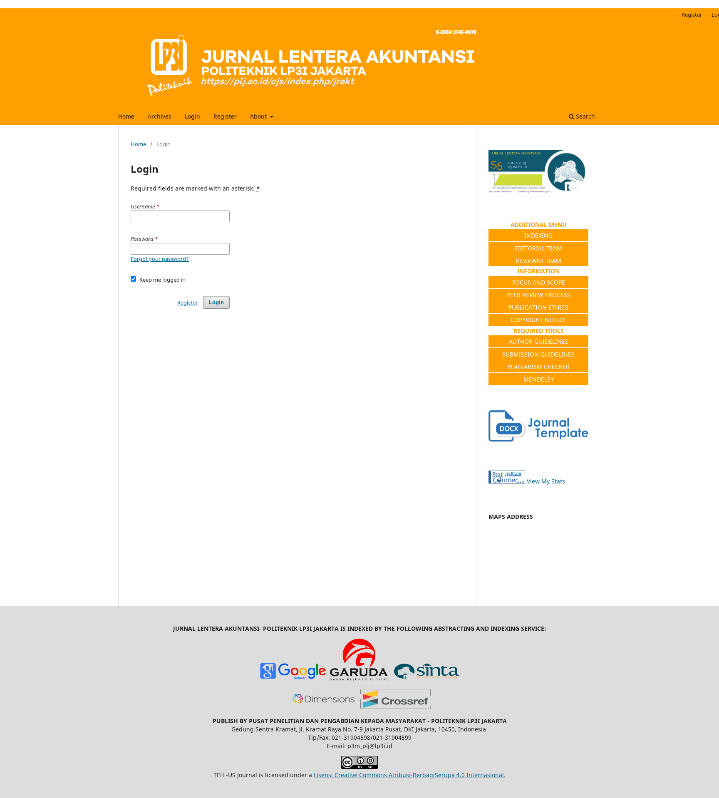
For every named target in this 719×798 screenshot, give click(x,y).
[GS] (293, 679)
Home (126, 116)
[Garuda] (359, 679)
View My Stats (546, 481)
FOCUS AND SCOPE (538, 282)
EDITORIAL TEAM (538, 248)
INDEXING (538, 235)
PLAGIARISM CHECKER (539, 367)
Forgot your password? (160, 259)
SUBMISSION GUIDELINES (538, 354)
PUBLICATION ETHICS (538, 307)
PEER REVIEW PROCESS (538, 295)
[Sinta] (426, 679)
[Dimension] (323, 707)
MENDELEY (538, 379)
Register (225, 116)
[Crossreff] (395, 707)
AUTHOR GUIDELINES (538, 341)
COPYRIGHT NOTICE (538, 320)
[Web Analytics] (506, 481)
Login (192, 116)
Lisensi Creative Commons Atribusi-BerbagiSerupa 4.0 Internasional (409, 775)
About (259, 116)
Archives (159, 116)
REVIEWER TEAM (538, 261)
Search (584, 116)
